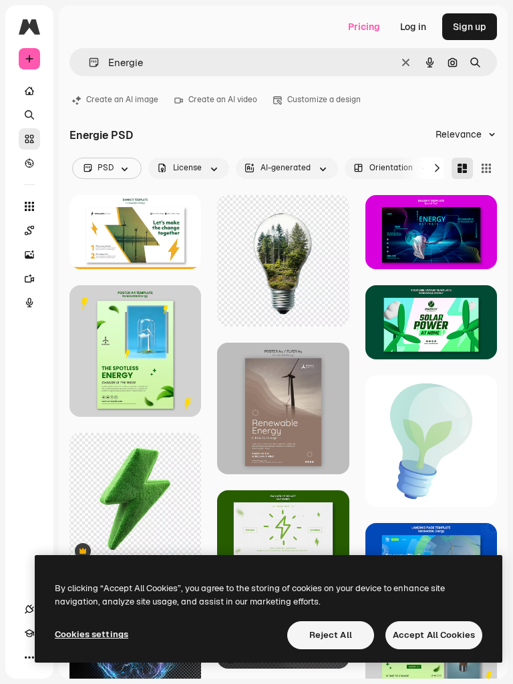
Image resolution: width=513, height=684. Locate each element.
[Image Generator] (29, 254)
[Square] (486, 168)
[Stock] (29, 139)
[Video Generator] (29, 278)
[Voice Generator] (29, 302)
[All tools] (29, 206)
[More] (29, 657)
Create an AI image (122, 99)
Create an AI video (222, 99)
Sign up (469, 27)
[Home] (29, 91)
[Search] (29, 115)
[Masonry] (462, 168)
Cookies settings (91, 634)
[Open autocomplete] (88, 62)
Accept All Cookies (434, 635)
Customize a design (324, 99)
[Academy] (29, 633)
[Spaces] (29, 230)
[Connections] (29, 609)
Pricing (364, 27)
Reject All (330, 635)
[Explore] (29, 163)
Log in (413, 27)
